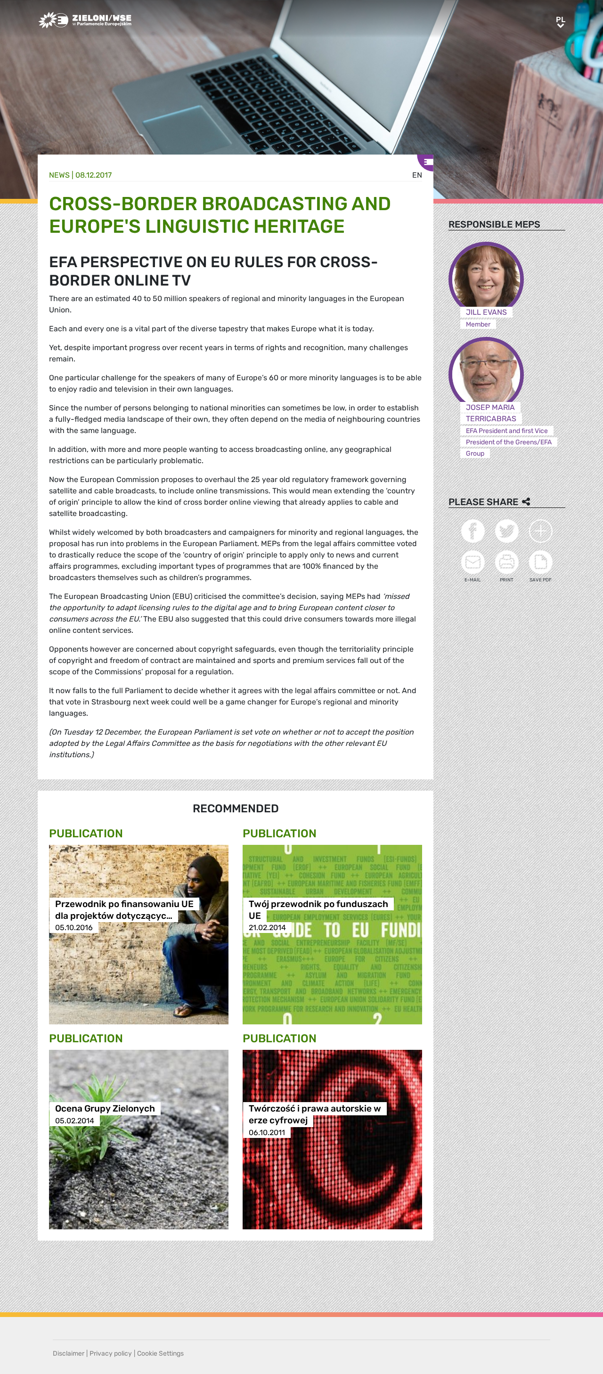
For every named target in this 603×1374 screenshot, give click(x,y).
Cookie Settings (160, 1353)
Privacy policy (111, 1353)
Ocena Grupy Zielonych (105, 1109)
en (417, 175)
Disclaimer (68, 1353)
